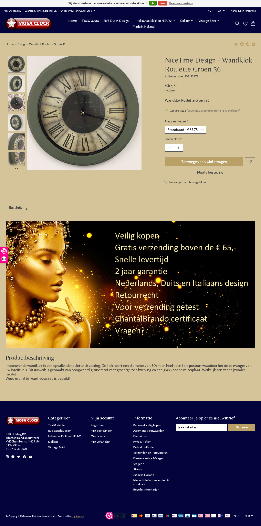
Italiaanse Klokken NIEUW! (64, 436)
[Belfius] (174, 516)
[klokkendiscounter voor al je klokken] (30, 23)
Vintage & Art (56, 447)
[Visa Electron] (160, 516)
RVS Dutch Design (59, 430)
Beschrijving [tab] (18, 207)
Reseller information (146, 489)
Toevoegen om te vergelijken (187, 182)
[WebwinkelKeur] (115, 518)
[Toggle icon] (237, 23)
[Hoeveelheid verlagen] (170, 147)
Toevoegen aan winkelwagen (204, 162)
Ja (153, 3)
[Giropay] (220, 516)
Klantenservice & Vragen (148, 458)
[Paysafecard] (213, 516)
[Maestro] (167, 516)
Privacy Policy (141, 441)
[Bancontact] (154, 516)
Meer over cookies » (181, 3)
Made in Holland (144, 27)
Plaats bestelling (210, 172)
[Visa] (147, 516)
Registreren (98, 425)
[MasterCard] (140, 516)
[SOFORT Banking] (207, 516)
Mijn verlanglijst (100, 441)
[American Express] (181, 516)
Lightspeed (78, 516)
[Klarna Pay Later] (200, 516)
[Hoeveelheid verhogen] (178, 147)
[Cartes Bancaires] (194, 516)
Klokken (53, 441)
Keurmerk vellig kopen (147, 425)
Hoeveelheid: (173, 139)
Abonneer (242, 427)
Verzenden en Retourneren (150, 452)
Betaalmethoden (144, 447)
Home (72, 21)
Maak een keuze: (176, 121)
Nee (162, 3)
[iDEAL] (134, 516)
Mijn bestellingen (101, 430)
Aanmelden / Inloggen (243, 10)
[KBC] (187, 516)
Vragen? (138, 464)
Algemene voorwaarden (148, 430)
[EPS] (227, 516)
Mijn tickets (98, 436)
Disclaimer (140, 436)
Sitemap (138, 469)
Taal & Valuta (90, 21)
